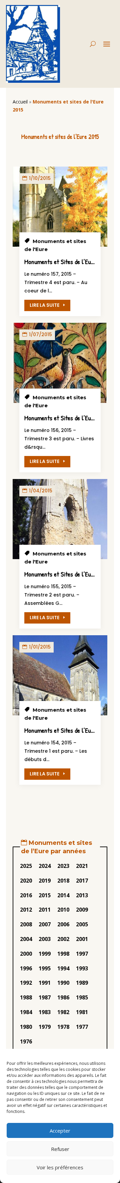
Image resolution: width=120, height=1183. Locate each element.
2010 (63, 909)
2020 (26, 880)
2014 (63, 895)
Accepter (60, 1130)
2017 (82, 880)
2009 (82, 909)
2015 (45, 895)
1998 (63, 953)
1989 (82, 982)
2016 (26, 895)
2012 (26, 909)
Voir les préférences (60, 1167)
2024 (45, 866)
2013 (82, 895)
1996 (26, 968)
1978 (63, 1026)
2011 (45, 909)
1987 (45, 997)
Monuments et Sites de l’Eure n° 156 (68, 417)
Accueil (20, 101)
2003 (45, 939)
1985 (82, 997)
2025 (26, 866)
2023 (63, 866)
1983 (45, 1012)
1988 (26, 997)
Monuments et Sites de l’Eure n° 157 (69, 261)
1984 (26, 1012)
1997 (82, 953)
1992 (26, 982)
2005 (82, 924)
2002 (63, 939)
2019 (45, 880)
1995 (45, 968)
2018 (63, 880)
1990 (63, 982)
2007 (45, 924)
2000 (26, 953)
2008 (26, 924)
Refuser (60, 1149)
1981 (82, 1012)
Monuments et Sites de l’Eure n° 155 (68, 573)
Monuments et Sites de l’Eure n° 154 (68, 730)
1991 (45, 982)
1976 (26, 1041)
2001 (82, 939)
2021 (82, 866)
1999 (45, 953)
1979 (45, 1026)
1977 (82, 1026)
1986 (63, 997)
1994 (63, 968)
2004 (26, 939)
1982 (63, 1012)
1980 (26, 1026)
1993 (82, 968)
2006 (63, 924)
